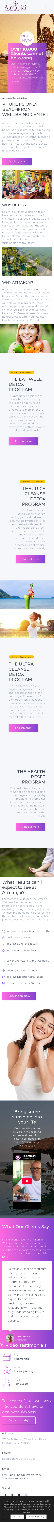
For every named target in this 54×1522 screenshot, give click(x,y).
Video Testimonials (26, 1345)
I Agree (17, 1516)
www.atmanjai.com (19, 1478)
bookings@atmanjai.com (25, 1475)
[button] (4, 53)
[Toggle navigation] (46, 7)
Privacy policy (36, 1516)
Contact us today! (19, 1420)
